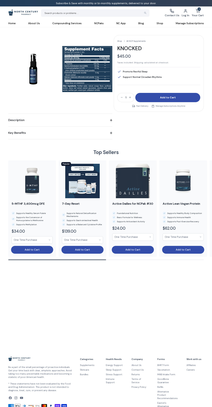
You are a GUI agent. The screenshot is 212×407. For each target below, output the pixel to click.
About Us (34, 23)
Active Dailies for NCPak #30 (132, 204)
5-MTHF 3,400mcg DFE (28, 204)
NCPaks (99, 23)
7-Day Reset (71, 204)
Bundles (84, 374)
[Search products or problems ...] (145, 12)
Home (11, 23)
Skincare (84, 369)
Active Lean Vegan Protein (181, 204)
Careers (190, 369)
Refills (160, 386)
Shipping (138, 62)
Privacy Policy (139, 386)
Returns (136, 374)
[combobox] (95, 13)
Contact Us (138, 369)
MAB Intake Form (166, 374)
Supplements (87, 365)
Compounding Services (66, 23)
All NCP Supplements (136, 41)
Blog (141, 23)
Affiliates (191, 365)
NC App (121, 23)
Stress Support (114, 374)
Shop (160, 23)
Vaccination (163, 369)
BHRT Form (163, 365)
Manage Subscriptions (190, 23)
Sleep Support (113, 369)
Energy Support (114, 365)
